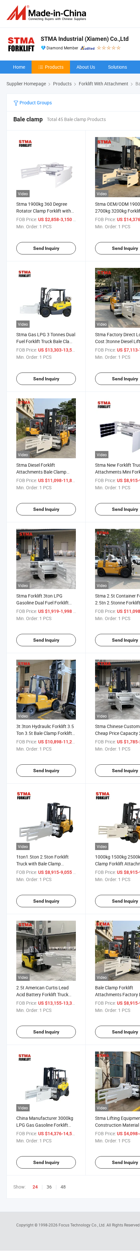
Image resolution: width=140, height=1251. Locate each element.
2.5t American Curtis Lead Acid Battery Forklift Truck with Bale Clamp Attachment (45, 994)
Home (19, 67)
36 (49, 1187)
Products (54, 67)
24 (35, 1187)
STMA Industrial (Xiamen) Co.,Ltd (85, 38)
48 (63, 1187)
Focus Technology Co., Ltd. (82, 1224)
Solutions (117, 67)
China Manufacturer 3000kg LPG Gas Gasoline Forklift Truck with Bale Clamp (44, 1125)
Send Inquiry (46, 248)
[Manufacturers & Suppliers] (48, 13)
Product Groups (35, 102)
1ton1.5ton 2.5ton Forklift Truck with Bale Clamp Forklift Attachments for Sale (45, 864)
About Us (86, 67)
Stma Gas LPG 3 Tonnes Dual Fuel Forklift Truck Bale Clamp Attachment (46, 341)
